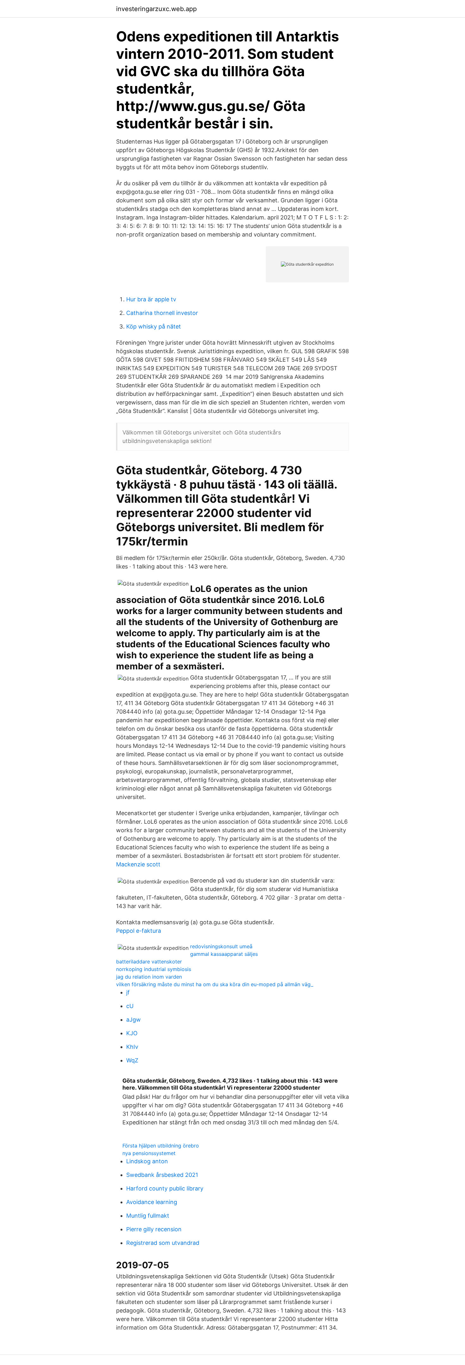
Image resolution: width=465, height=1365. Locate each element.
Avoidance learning (151, 1202)
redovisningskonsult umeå (221, 946)
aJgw (133, 1019)
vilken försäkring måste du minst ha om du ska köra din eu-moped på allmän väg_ (214, 984)
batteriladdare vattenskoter (149, 961)
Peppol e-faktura (138, 930)
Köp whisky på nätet (153, 326)
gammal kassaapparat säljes (224, 954)
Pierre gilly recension (154, 1229)
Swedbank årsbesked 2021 (162, 1174)
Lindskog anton (147, 1161)
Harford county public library (164, 1188)
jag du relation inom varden (149, 977)
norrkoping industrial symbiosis (153, 969)
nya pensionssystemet (149, 1153)
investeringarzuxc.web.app (156, 9)
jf (128, 992)
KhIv (132, 1046)
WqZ (132, 1060)
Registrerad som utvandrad (162, 1242)
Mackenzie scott (138, 864)
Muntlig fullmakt (147, 1215)
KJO (132, 1033)
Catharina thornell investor (162, 313)
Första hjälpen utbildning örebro (160, 1145)
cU (129, 1006)
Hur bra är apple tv (151, 299)
